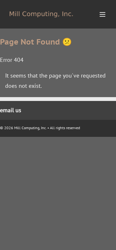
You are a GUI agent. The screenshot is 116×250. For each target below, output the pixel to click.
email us (10, 110)
